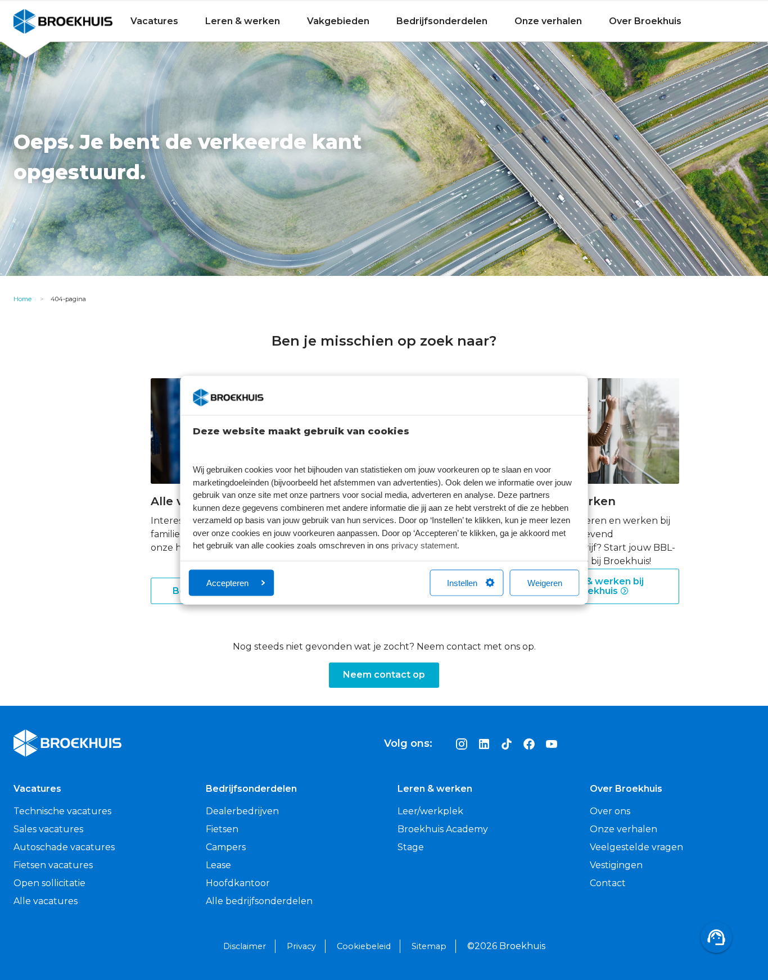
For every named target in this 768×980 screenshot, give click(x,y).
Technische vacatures (62, 811)
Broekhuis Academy (442, 829)
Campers (226, 847)
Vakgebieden (338, 21)
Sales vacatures (48, 829)
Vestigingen (616, 865)
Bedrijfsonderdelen (441, 21)
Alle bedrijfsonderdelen (259, 901)
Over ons (610, 811)
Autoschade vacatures (64, 847)
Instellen (462, 582)
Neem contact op (384, 674)
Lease (218, 865)
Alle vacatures (45, 901)
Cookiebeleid (364, 946)
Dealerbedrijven (242, 811)
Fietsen (222, 829)
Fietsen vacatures (53, 865)
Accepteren (227, 582)
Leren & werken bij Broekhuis (600, 586)
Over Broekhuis (645, 21)
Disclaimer (244, 946)
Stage (410, 847)
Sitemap (429, 946)
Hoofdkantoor (238, 883)
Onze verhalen (548, 21)
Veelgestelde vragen (636, 847)
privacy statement (424, 545)
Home (22, 299)
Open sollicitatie (49, 883)
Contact (608, 883)
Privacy (301, 946)
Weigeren (544, 582)
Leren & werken (242, 21)
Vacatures (154, 21)
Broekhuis (36, 21)
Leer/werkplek (430, 811)
